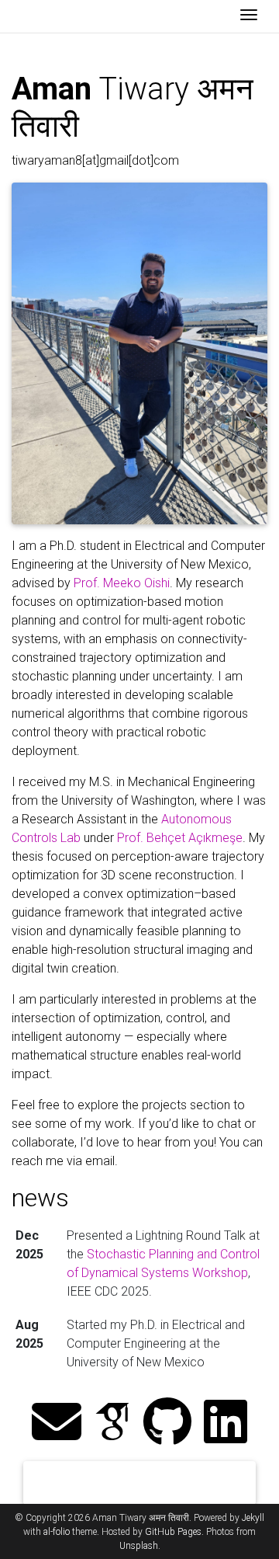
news (40, 1198)
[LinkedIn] (225, 1423)
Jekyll (253, 1517)
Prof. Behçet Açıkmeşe (180, 837)
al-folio (56, 1531)
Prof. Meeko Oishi (122, 583)
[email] (56, 1423)
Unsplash (138, 1545)
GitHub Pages (173, 1531)
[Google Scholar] (112, 1423)
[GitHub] (167, 1423)
